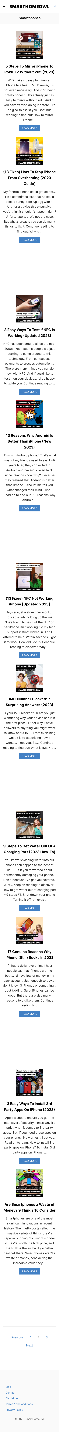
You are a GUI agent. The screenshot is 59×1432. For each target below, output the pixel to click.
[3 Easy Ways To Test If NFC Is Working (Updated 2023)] (29, 310)
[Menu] (4, 6)
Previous (17, 1337)
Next (29, 1345)
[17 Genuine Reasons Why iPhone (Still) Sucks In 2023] (29, 932)
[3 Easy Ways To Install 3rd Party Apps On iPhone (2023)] (29, 1084)
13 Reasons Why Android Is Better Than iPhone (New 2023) (29, 441)
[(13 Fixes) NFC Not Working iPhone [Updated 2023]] (29, 578)
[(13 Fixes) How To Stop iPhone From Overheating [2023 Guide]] (29, 152)
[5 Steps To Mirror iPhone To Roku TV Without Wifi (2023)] (29, 46)
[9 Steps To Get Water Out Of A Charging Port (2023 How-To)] (29, 826)
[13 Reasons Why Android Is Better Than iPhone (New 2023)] (29, 415)
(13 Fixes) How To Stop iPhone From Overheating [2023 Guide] (29, 178)
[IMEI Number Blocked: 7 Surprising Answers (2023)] (29, 679)
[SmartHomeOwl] (29, 6)
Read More (31, 128)
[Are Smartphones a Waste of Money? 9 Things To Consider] (29, 1184)
